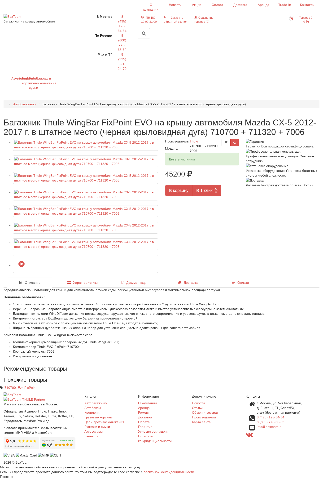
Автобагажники (96, 403)
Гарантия (145, 427)
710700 (10, 388)
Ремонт (143, 412)
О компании (150, 7)
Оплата (217, 5)
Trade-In (284, 5)
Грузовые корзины (98, 417)
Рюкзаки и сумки (97, 427)
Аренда (263, 5)
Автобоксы (92, 408)
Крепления (92, 412)
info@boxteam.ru (270, 427)
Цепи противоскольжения (104, 422)
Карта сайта (201, 422)
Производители (204, 417)
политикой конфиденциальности (169, 472)
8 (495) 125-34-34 (270, 417)
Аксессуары (93, 431)
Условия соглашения (154, 431)
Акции (196, 5)
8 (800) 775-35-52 (270, 422)
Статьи (197, 408)
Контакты (307, 5)
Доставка (240, 5)
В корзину (178, 190)
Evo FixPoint (27, 388)
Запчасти (38, 78)
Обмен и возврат (205, 412)
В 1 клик (205, 190)
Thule (194, 141)
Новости (175, 5)
